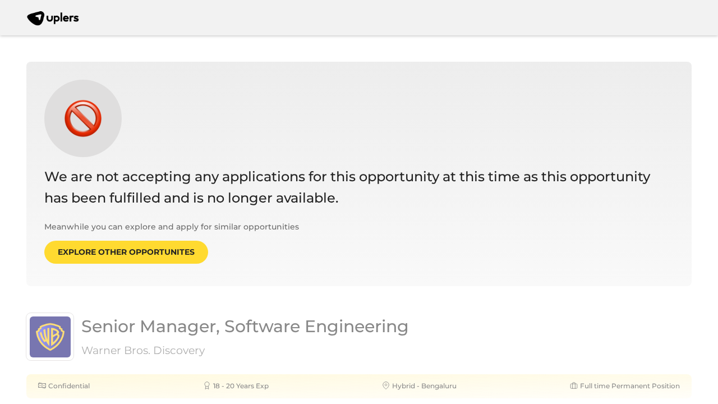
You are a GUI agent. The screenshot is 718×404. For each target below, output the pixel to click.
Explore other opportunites (126, 252)
